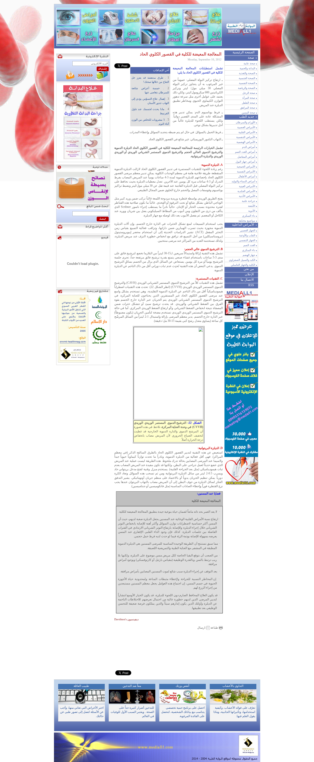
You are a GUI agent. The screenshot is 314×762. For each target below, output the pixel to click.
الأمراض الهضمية (245, 142)
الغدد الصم (249, 245)
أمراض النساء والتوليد (243, 181)
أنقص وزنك (182, 686)
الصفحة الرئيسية (244, 52)
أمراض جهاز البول (245, 161)
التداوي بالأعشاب (232, 686)
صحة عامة (249, 63)
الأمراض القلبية (246, 132)
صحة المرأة (248, 97)
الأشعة (251, 205)
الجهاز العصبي (247, 230)
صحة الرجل (248, 92)
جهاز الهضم (249, 255)
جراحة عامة (248, 200)
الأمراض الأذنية (247, 196)
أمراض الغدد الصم (245, 151)
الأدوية (251, 210)
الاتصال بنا (247, 280)
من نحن (249, 269)
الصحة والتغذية (247, 73)
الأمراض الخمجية (246, 166)
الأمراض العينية (247, 186)
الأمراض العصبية (246, 127)
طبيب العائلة (81, 686)
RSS (251, 285)
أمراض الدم (248, 146)
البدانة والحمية (247, 68)
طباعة (214, 627)
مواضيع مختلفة (246, 220)
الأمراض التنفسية (245, 137)
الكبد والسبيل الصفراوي (242, 259)
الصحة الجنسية (247, 78)
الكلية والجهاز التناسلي (243, 264)
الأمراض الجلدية (246, 191)
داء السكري (248, 215)
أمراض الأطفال (246, 176)
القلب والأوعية (247, 235)
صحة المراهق (247, 107)
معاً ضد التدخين (132, 686)
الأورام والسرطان (245, 122)
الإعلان (249, 274)
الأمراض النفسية (246, 171)
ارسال (201, 627)
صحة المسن (248, 112)
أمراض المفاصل (246, 156)
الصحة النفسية (247, 83)
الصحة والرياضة (246, 87)
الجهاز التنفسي (247, 240)
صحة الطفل (248, 102)
